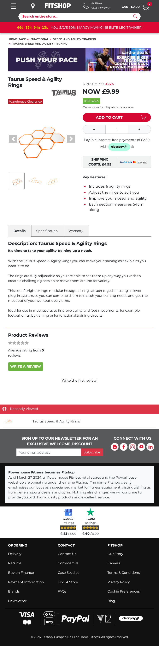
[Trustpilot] (90, 512)
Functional (39, 39)
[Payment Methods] (79, 618)
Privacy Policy (118, 582)
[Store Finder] (36, 6)
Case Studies (68, 573)
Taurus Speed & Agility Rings (56, 421)
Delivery (15, 554)
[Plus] (139, 129)
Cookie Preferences (123, 591)
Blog (111, 601)
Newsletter (17, 601)
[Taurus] (64, 93)
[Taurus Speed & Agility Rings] (16, 421)
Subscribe (92, 452)
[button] (13, 139)
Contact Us (67, 554)
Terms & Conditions (123, 573)
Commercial (68, 563)
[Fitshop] (57, 6)
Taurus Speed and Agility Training (39, 43)
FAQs (62, 591)
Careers (113, 563)
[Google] (68, 512)
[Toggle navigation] (13, 6)
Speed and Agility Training (74, 39)
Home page (17, 39)
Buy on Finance (21, 573)
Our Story (115, 554)
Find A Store (68, 582)
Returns (15, 563)
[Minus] (94, 129)
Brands (14, 591)
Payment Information (26, 582)
